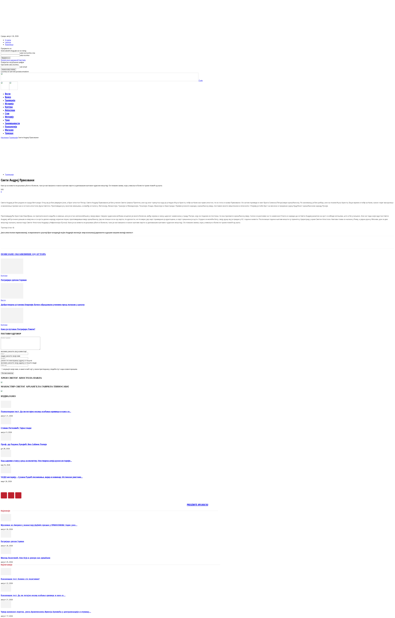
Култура (9, 106)
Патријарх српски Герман (14, 280)
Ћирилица (9, 44)
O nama (8, 40)
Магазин (9, 129)
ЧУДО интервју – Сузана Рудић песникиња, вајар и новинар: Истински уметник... (42, 477)
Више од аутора (35, 254)
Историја (9, 103)
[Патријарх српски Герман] (12, 273)
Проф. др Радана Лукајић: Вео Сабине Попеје (24, 444)
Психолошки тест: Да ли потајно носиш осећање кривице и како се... (36, 411)
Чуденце (9, 133)
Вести (7, 93)
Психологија (11, 126)
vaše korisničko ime (27, 53)
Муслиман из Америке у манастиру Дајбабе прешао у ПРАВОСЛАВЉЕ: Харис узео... (39, 525)
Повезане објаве (12, 254)
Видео (8, 97)
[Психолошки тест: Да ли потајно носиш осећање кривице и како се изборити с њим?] (6, 407)
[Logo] (5, 89)
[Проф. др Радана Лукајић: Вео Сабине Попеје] (6, 440)
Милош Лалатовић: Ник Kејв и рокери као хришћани (25, 557)
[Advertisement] (197, 154)
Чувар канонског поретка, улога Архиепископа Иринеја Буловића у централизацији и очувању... (46, 611)
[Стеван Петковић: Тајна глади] (6, 423)
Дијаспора (10, 110)
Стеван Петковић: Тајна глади (16, 428)
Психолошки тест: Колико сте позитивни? (20, 579)
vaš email (23, 67)
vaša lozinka (24, 55)
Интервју (9, 116)
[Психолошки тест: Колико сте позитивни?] (6, 574)
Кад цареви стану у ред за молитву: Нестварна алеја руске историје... (36, 460)
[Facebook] (4, 495)
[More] (52, 195)
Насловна (5, 137)
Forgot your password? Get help (13, 60)
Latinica (8, 42)
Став (7, 113)
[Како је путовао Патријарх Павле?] (12, 322)
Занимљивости (12, 123)
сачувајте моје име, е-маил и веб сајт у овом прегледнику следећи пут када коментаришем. (40, 369)
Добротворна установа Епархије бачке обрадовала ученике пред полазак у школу (43, 304)
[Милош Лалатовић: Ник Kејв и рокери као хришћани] (6, 553)
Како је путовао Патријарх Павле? (18, 329)
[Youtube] (18, 495)
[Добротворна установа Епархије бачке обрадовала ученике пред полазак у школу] (12, 298)
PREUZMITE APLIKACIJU (197, 504)
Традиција (10, 100)
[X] (11, 495)
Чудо (7, 120)
